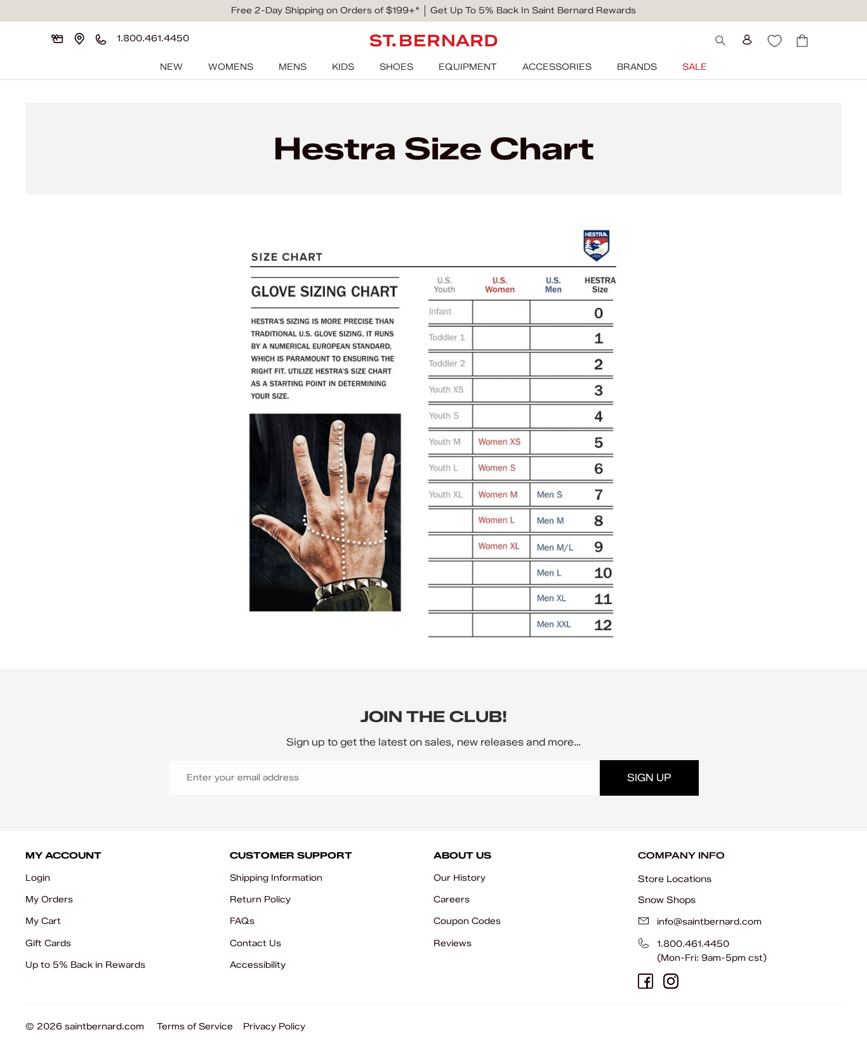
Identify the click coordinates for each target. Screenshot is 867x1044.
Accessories (557, 67)
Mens (293, 67)
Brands (637, 67)
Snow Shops (667, 900)
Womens (230, 67)
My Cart (43, 921)
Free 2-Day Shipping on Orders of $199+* (325, 10)
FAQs (242, 921)
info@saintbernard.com (709, 921)
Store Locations (674, 879)
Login (37, 878)
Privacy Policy (274, 1026)
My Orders (49, 899)
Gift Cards (48, 943)
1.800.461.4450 (693, 944)
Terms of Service (195, 1026)
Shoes (396, 67)
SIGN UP (649, 778)
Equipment (468, 67)
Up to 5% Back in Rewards (85, 965)
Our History (460, 878)
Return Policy (260, 899)
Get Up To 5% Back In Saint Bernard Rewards (533, 10)
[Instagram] (670, 981)
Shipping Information (276, 878)
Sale (694, 67)
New (171, 67)
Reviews (453, 943)
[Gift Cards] (57, 38)
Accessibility (258, 965)
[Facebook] (645, 981)
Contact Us (255, 943)
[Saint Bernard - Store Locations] (79, 38)
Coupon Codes (467, 921)
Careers (452, 899)
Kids (343, 67)
